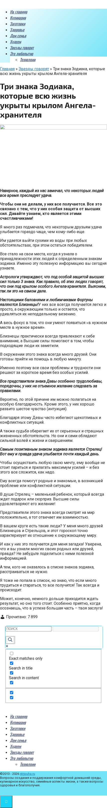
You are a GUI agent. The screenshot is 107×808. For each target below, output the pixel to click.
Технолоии (27, 60)
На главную (18, 12)
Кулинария (18, 18)
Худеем (15, 42)
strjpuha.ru (27, 774)
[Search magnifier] (10, 640)
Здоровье (17, 30)
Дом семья (18, 36)
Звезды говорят (22, 48)
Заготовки (17, 24)
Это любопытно (21, 54)
